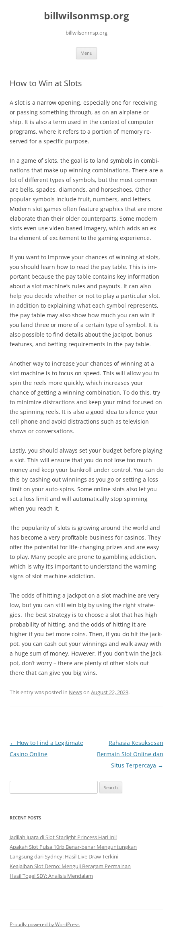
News (75, 692)
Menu (86, 53)
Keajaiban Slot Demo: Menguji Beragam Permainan (70, 866)
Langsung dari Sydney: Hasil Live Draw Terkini (64, 856)
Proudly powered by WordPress (45, 924)
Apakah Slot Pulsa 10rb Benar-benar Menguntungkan (73, 846)
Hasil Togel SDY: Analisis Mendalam (51, 875)
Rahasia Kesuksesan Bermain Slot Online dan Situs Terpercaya (130, 754)
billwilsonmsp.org (86, 16)
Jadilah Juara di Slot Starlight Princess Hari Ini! (63, 837)
